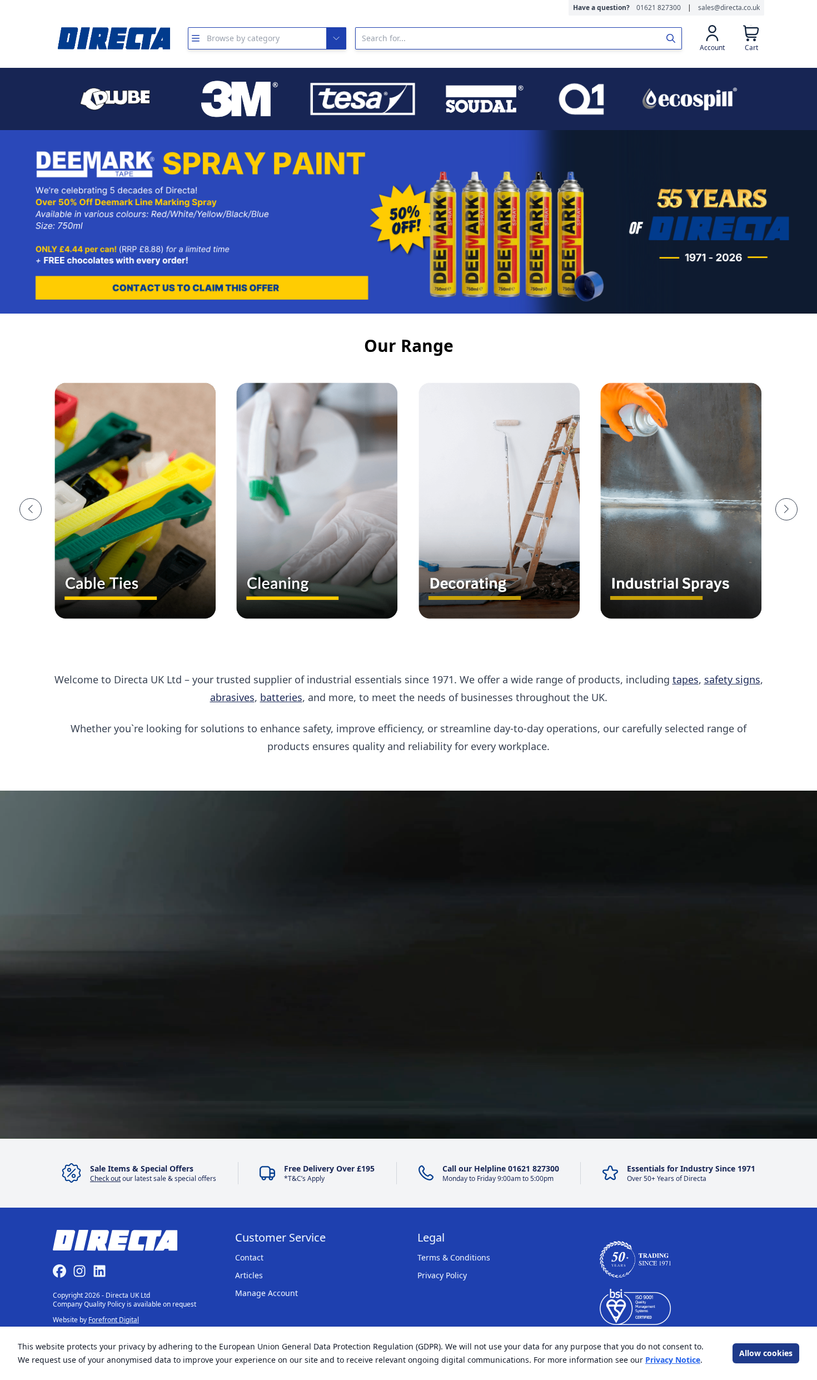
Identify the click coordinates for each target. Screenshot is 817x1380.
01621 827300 (658, 7)
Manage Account (266, 1293)
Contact (249, 1257)
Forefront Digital (113, 1319)
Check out (105, 1178)
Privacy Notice (672, 1359)
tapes (685, 679)
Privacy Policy (442, 1275)
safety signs (732, 679)
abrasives (232, 697)
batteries (281, 697)
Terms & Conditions (453, 1257)
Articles (249, 1275)
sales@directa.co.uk (729, 7)
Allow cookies (766, 1353)
